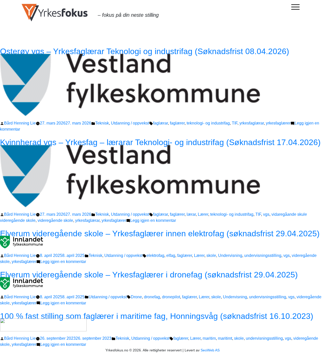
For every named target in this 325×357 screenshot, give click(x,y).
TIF (234, 123)
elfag (170, 255)
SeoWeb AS (210, 350)
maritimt (225, 338)
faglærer (177, 123)
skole (211, 255)
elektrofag (155, 255)
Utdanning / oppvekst (130, 123)
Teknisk (102, 123)
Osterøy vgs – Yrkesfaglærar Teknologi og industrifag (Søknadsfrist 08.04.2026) (144, 51)
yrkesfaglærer (278, 123)
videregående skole (55, 220)
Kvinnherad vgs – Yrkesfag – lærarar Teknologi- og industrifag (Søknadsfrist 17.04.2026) (160, 142)
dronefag (152, 297)
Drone (136, 297)
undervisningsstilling (262, 255)
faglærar (160, 123)
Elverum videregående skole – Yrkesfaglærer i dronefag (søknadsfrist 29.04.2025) (149, 274)
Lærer (203, 214)
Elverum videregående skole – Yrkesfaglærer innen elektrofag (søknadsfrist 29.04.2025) (160, 233)
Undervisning (230, 255)
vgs (266, 214)
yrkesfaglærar (251, 123)
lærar (191, 214)
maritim (209, 338)
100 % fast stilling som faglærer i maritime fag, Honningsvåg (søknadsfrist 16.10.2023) (156, 316)
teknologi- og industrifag (208, 123)
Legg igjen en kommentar (153, 220)
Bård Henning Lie (20, 123)
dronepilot (171, 297)
